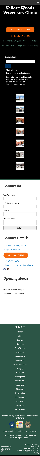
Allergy (20, 332)
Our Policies (20, 431)
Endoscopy (20, 397)
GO (8, 66)
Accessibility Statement (6, 448)
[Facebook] (12, 424)
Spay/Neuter (20, 348)
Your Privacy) (31, 431)
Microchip (20, 401)
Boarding (20, 352)
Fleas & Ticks (20, 360)
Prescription (20, 385)
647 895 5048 (23, 36)
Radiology (20, 405)
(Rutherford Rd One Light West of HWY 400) (20, 46)
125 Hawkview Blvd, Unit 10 (14, 246)
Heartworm (20, 381)
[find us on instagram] (28, 424)
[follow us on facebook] (4, 269)
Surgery (20, 368)
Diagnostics (20, 356)
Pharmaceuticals (20, 364)
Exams (20, 340)
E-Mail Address (11, 203)
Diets (20, 336)
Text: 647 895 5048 (11, 261)
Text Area (9, 218)
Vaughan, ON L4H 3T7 (12, 250)
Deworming (20, 393)
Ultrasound (20, 389)
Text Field (9, 195)
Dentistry (20, 373)
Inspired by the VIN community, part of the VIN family (28, 451)
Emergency (20, 377)
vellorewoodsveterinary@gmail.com (18, 265)
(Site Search (8, 431)
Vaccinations (20, 409)
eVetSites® (34, 447)
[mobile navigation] (36, 2)
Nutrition (20, 344)
